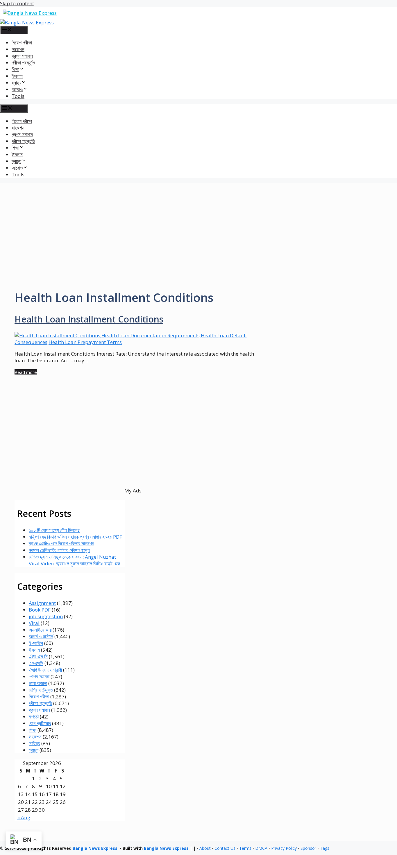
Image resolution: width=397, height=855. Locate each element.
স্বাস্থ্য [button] (16, 82)
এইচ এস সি (38, 656)
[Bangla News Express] (27, 22)
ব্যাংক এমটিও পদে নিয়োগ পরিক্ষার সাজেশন (61, 543)
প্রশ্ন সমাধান (22, 56)
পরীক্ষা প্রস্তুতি (23, 62)
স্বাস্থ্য (33, 750)
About (205, 848)
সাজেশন (18, 49)
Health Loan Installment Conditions (89, 319)
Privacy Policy (284, 848)
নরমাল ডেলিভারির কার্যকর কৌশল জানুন (59, 550)
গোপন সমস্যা (39, 676)
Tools (18, 96)
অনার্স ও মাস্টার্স (41, 636)
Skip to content (17, 3)
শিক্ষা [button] (15, 69)
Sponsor (308, 848)
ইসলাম (17, 76)
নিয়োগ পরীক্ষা (22, 42)
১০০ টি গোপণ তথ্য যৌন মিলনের (54, 530)
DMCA (261, 848)
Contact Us (224, 848)
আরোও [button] (17, 89)
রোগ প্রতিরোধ (40, 723)
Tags (324, 848)
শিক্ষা (32, 730)
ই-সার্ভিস (36, 643)
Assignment (42, 603)
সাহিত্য (34, 743)
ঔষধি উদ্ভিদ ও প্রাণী (45, 669)
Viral (34, 623)
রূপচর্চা (34, 716)
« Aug (23, 817)
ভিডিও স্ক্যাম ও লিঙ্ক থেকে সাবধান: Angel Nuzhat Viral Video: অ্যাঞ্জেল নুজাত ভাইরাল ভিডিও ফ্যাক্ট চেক (74, 560)
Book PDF (40, 609)
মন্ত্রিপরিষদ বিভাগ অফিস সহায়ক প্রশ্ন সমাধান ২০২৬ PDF (75, 536)
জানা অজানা (38, 683)
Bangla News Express (95, 848)
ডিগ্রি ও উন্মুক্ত (41, 689)
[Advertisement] (198, 223)
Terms (245, 848)
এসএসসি (36, 663)
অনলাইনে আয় (40, 629)
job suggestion (46, 616)
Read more (26, 372)
